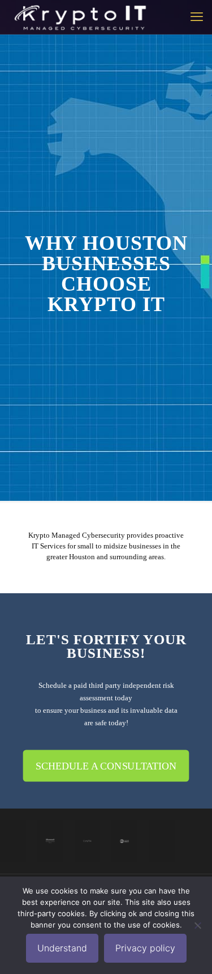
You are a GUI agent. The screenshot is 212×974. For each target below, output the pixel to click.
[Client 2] (50, 841)
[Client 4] (124, 841)
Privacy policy (145, 948)
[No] (198, 925)
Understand (62, 948)
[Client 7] (161, 841)
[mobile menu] (196, 17)
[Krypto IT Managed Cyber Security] (79, 17)
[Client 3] (87, 841)
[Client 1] (13, 841)
